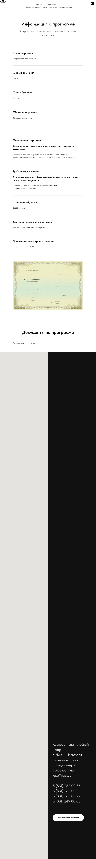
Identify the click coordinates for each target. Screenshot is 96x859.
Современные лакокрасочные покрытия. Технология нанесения (48, 7)
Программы (51, 5)
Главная (39, 5)
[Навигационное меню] (92, 3)
